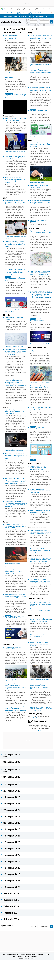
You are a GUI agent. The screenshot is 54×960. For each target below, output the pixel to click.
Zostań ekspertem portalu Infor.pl (37, 722)
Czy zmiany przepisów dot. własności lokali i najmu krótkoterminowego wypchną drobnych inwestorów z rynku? (15, 708)
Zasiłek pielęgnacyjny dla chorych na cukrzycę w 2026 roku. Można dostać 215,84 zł (25, 16)
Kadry (8, 12)
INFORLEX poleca (34, 463)
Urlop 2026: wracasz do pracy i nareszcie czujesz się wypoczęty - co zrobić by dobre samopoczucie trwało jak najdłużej (41, 37)
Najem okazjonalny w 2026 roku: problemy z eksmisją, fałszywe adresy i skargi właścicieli (15, 411)
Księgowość (3, 12)
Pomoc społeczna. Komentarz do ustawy (38, 456)
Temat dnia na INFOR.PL (12, 33)
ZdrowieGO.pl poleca (35, 598)
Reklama (26, 956)
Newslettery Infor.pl (35, 714)
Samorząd (31, 140)
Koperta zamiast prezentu (35, 267)
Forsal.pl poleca (34, 615)
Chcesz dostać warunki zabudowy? (37, 182)
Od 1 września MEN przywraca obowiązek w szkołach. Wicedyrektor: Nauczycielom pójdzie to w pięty (40, 581)
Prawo (24, 12)
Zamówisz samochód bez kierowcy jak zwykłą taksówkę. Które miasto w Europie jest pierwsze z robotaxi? (41, 708)
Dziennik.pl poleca (35, 555)
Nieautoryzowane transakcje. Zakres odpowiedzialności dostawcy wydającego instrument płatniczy (15, 526)
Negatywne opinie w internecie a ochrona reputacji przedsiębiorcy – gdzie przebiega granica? (16, 571)
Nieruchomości (41, 12)
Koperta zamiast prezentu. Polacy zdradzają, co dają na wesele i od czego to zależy (40, 232)
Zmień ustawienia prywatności (28, 954)
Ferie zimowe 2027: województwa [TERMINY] (14, 346)
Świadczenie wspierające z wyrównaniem (13, 72)
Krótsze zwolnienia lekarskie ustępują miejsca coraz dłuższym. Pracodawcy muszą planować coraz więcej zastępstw (40, 89)
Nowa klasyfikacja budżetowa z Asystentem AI (39, 343)
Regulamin (40, 954)
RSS (14, 956)
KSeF (52, 12)
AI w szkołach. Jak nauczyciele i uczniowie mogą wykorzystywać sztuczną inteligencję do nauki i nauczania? (41, 619)
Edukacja (48, 12)
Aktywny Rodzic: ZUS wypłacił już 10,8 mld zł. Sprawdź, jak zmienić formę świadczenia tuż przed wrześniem (40, 273)
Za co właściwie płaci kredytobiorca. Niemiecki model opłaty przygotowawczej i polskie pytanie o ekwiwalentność (40, 550)
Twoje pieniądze (30, 13)
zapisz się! (34, 717)
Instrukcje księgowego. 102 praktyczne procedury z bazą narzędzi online (15, 278)
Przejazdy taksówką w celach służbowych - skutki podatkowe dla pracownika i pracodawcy (39, 467)
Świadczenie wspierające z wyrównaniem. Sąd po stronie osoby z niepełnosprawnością (15, 37)
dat (37, 460)
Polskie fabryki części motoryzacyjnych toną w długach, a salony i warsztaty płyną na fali (40, 644)
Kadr (29, 33)
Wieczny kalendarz (42, 220)
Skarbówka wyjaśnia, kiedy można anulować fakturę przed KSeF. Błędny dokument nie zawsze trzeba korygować (15, 202)
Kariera (47, 954)
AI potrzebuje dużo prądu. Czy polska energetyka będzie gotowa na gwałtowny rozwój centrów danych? (15, 596)
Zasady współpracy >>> (37, 730)
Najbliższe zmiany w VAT (10, 640)
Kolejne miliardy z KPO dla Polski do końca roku (40, 382)
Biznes (12, 12)
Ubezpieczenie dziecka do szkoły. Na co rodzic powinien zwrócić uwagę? (16, 96)
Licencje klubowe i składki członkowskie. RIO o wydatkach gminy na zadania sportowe (40, 409)
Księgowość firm (9, 116)
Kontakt (20, 956)
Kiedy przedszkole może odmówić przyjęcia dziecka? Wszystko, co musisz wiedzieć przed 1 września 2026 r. (40, 532)
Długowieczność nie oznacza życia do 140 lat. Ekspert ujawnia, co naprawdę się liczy (40, 610)
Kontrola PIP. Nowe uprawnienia (36, 136)
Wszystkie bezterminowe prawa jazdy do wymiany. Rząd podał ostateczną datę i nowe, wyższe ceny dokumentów (40, 559)
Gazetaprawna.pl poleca (37, 528)
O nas (3, 954)
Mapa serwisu (34, 956)
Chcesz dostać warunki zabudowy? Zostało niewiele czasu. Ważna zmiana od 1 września (40, 144)
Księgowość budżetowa (37, 347)
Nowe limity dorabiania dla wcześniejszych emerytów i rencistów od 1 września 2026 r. (40, 491)
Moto (35, 12)
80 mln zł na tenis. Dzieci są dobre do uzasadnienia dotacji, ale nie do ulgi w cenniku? (40, 202)
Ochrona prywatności (12, 954)
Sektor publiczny (19, 13)
